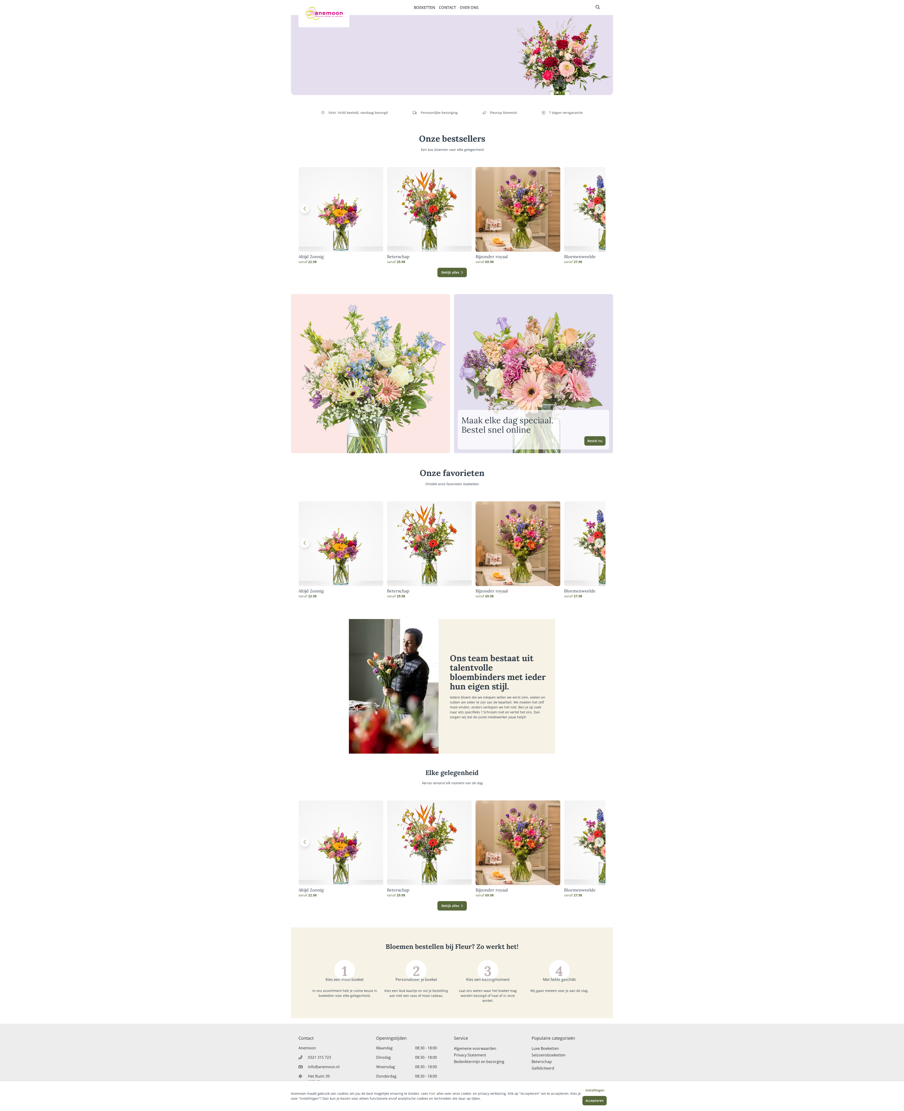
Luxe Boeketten (545, 1048)
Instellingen (594, 1090)
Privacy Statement (470, 1055)
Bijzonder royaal (492, 256)
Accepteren (594, 1100)
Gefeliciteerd (543, 1068)
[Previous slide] (304, 208)
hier (432, 1093)
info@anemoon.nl (323, 1066)
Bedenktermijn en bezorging (479, 1061)
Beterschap (398, 256)
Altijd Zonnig (311, 256)
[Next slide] (599, 208)
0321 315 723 (319, 1057)
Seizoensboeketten (548, 1055)
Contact (447, 7)
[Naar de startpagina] (324, 13)
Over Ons (469, 7)
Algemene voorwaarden (475, 1048)
